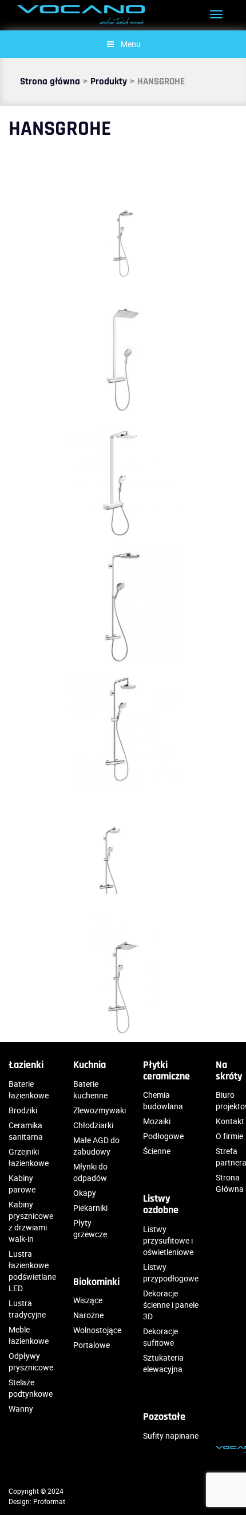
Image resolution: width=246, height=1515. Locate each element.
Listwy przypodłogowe (171, 1272)
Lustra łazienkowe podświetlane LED (32, 1270)
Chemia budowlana (163, 1100)
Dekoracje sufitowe (160, 1337)
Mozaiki (156, 1121)
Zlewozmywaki (99, 1110)
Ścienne (156, 1150)
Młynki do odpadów (90, 1172)
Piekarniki (90, 1207)
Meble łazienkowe (29, 1335)
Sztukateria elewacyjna (163, 1363)
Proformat (49, 1501)
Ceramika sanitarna (26, 1131)
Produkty (108, 81)
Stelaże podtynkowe (31, 1388)
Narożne (88, 1315)
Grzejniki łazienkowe (29, 1157)
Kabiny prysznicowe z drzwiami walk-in (31, 1221)
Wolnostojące (97, 1329)
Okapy (84, 1192)
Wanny (21, 1408)
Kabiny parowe (22, 1183)
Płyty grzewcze (90, 1228)
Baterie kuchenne (90, 1089)
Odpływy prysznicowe (31, 1361)
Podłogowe (163, 1136)
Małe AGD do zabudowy (96, 1146)
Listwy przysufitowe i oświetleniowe (168, 1240)
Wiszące (87, 1300)
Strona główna (50, 81)
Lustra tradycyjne (27, 1309)
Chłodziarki (93, 1125)
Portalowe (91, 1344)
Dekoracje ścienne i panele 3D (171, 1305)
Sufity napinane (171, 1435)
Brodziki (23, 1110)
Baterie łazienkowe (29, 1089)
